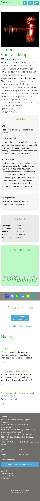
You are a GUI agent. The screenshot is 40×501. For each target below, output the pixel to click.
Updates (21, 449)
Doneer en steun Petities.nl (20, 464)
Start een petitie (7, 452)
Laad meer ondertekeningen (20, 318)
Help (2, 449)
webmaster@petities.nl (9, 476)
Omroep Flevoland (9, 399)
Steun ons (22, 457)
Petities (3, 454)
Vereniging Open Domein (20, 492)
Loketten (4, 457)
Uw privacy (22, 452)
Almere (19, 228)
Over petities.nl (23, 454)
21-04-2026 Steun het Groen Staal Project (17, 434)
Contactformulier (7, 473)
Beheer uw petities (8, 459)
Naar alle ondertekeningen (20, 326)
